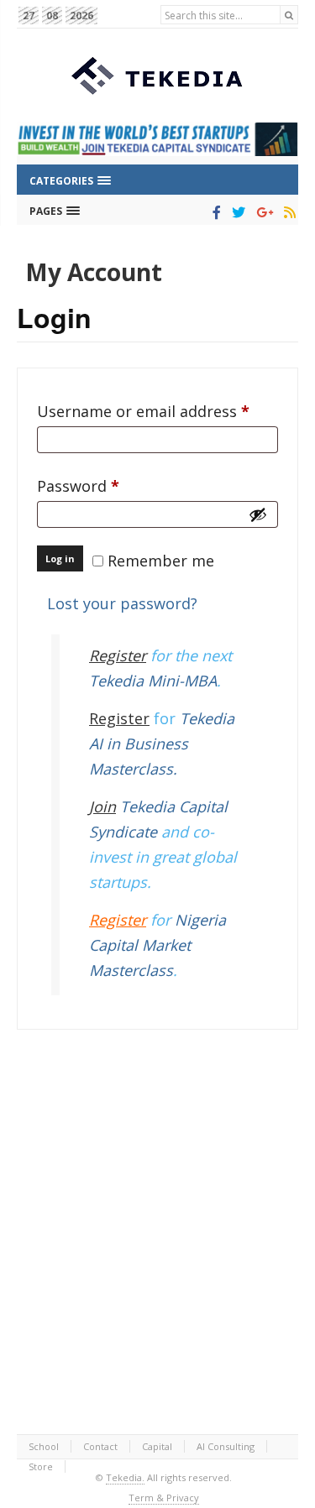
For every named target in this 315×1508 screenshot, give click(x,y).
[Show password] (258, 514)
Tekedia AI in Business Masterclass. (161, 743)
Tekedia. (125, 1477)
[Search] (289, 14)
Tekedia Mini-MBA (153, 681)
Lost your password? (122, 603)
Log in (60, 558)
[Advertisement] (157, 1231)
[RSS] (287, 212)
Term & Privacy (164, 1497)
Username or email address (157, 410)
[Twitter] (235, 212)
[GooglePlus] (262, 212)
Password (110, 485)
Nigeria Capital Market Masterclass (157, 945)
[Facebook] (213, 212)
